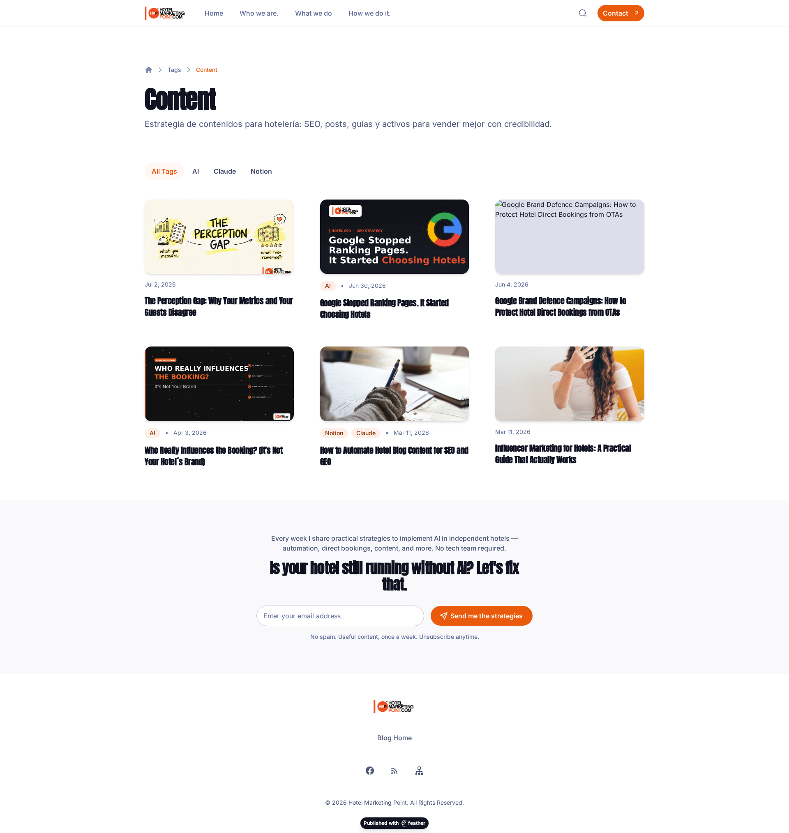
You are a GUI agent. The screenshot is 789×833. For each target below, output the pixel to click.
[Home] (149, 70)
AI (195, 171)
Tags (174, 69)
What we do (313, 13)
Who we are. (259, 13)
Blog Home (394, 738)
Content (206, 69)
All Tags (164, 171)
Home (214, 13)
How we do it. (369, 13)
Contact (615, 13)
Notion (261, 171)
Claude (225, 171)
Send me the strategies (486, 616)
